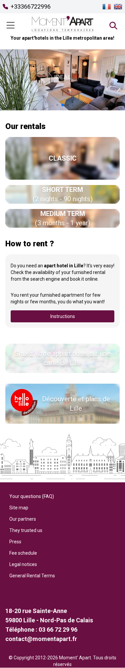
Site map (18, 507)
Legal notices (23, 564)
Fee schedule (23, 553)
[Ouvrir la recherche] (113, 25)
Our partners (22, 519)
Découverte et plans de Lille (76, 403)
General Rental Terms (32, 575)
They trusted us (25, 530)
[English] (118, 6)
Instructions (62, 316)
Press (15, 541)
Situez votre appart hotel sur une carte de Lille (62, 358)
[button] (57, 105)
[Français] (106, 6)
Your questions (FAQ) (31, 496)
